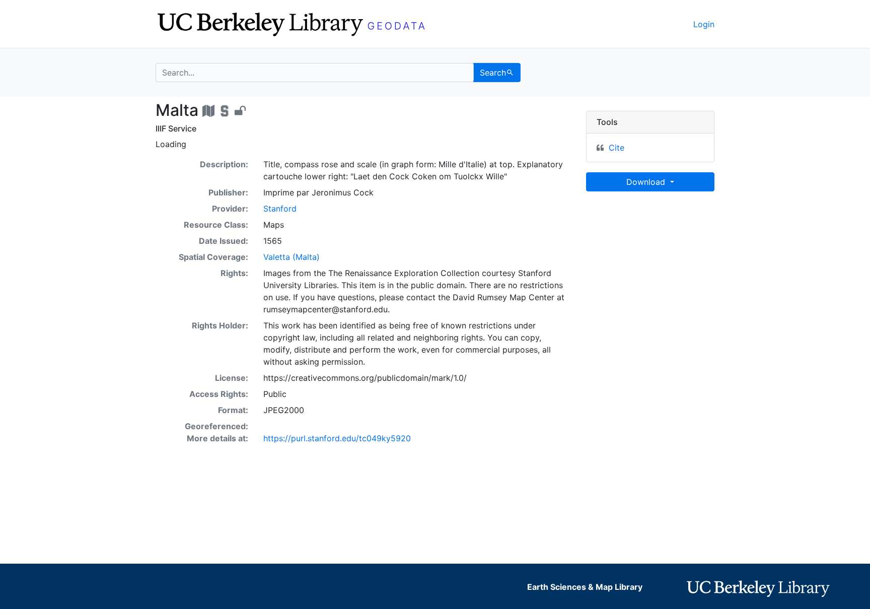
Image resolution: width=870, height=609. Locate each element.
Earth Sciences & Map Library (584, 587)
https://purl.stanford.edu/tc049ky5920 (337, 438)
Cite (616, 148)
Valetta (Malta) (291, 257)
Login (703, 24)
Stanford (280, 209)
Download (647, 182)
